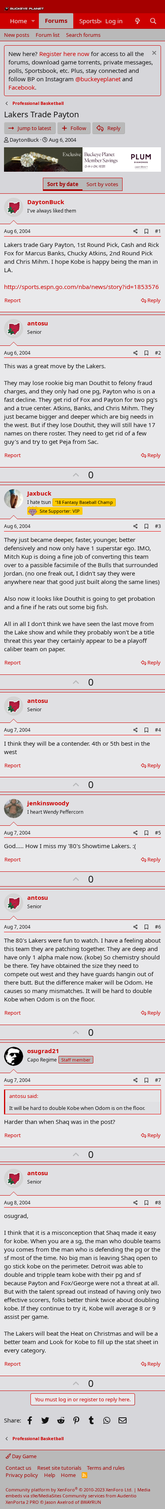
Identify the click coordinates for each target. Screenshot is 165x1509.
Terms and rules (106, 1467)
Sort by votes (102, 184)
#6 (158, 926)
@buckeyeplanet (98, 79)
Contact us (18, 1467)
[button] (33, 21)
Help (49, 1475)
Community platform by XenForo (69, 1490)
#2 (158, 352)
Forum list (48, 34)
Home (18, 21)
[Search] (153, 21)
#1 (158, 231)
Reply (154, 300)
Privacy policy (22, 1475)
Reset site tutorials (59, 1467)
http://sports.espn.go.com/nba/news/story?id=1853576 (81, 287)
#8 (158, 1202)
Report (12, 300)
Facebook (21, 87)
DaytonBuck (24, 139)
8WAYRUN (90, 1502)
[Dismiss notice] (153, 54)
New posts (16, 34)
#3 (158, 526)
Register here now (64, 54)
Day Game (23, 1456)
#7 (158, 1080)
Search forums (83, 34)
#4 (158, 729)
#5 (158, 832)
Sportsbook (95, 21)
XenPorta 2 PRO (22, 1502)
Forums (56, 20)
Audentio (127, 1496)
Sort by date (62, 184)
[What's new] (137, 21)
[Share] (136, 231)
